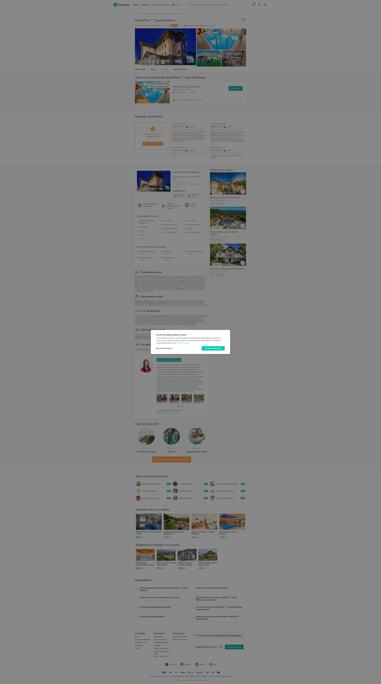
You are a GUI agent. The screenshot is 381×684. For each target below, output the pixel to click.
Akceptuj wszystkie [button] (213, 348)
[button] (164, 348)
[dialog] (190, 342)
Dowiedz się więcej (183, 343)
